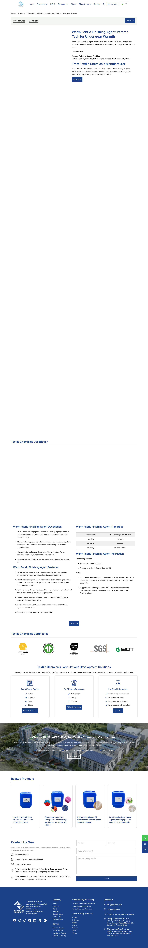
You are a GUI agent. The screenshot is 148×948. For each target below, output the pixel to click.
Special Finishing (93, 56)
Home (31, 4)
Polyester (88, 59)
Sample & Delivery (59, 936)
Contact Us (130, 20)
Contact (97, 4)
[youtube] (14, 920)
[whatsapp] (145, 838)
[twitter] (40, 920)
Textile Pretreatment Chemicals (83, 904)
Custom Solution (59, 928)
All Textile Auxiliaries (30, 711)
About (73, 4)
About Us (56, 911)
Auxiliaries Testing (59, 933)
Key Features (19, 21)
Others (127, 59)
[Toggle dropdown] (46, 4)
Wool (114, 59)
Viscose (108, 59)
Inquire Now (118, 711)
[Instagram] (19, 920)
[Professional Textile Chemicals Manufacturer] (21, 4)
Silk (123, 59)
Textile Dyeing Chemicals (81, 906)
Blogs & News (85, 4)
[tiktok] (24, 920)
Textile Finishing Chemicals (82, 909)
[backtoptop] (145, 850)
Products (41, 4)
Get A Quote (112, 4)
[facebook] (29, 920)
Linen (118, 59)
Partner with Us (74, 756)
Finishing (82, 56)
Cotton (81, 59)
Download (33, 21)
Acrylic (101, 59)
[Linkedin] (34, 920)
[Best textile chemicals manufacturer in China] (19, 908)
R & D (52, 4)
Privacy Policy (58, 919)
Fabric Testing (58, 930)
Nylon (95, 59)
